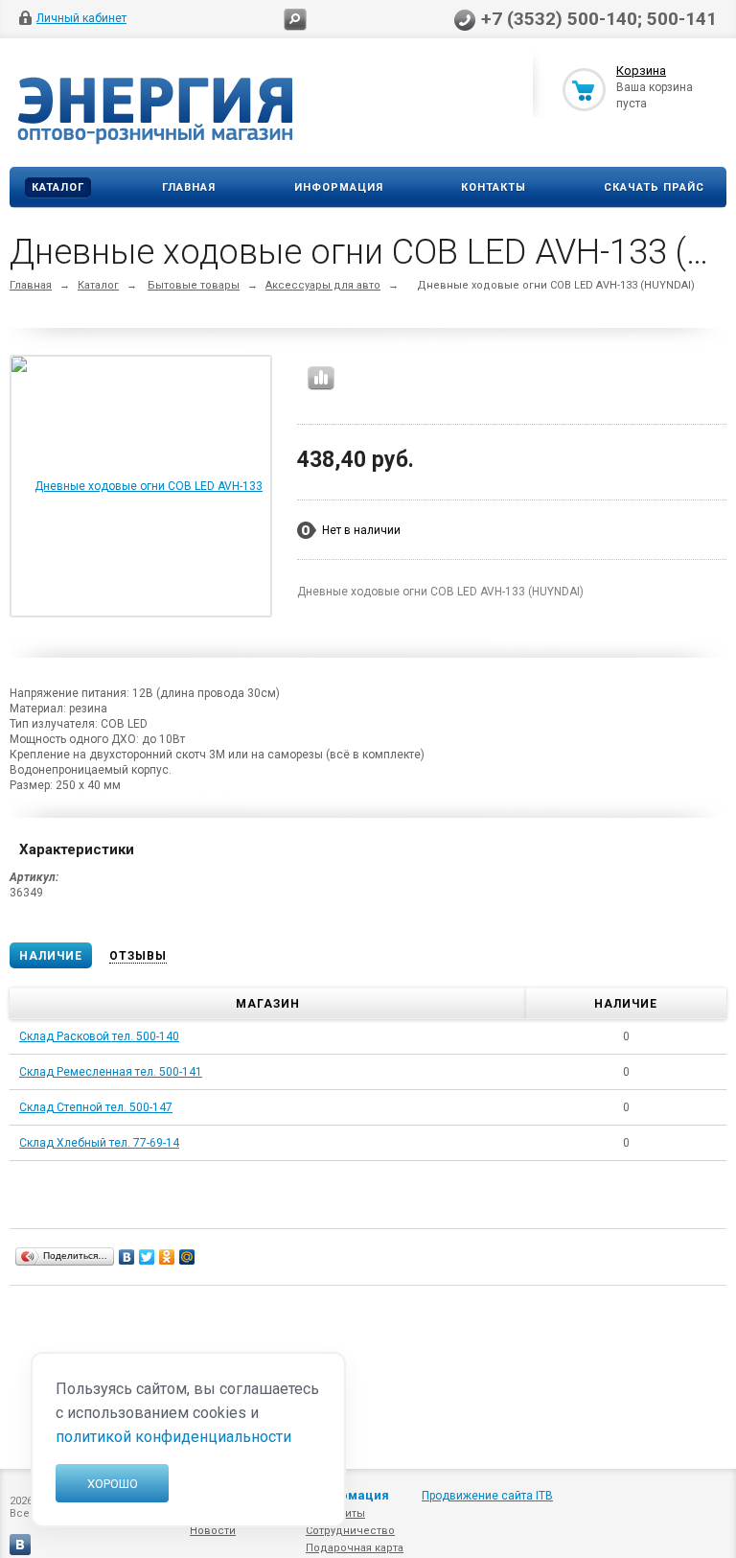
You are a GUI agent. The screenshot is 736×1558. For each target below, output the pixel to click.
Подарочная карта (354, 1548)
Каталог (58, 187)
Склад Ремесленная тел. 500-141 (110, 1072)
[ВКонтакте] (127, 1256)
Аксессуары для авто (322, 285)
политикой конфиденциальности (173, 1437)
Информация (338, 187)
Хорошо (112, 1484)
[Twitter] (147, 1256)
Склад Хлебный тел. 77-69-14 (99, 1143)
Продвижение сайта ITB (487, 1495)
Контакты (493, 187)
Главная (189, 187)
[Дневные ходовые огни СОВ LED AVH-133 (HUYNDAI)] (141, 614)
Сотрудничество (350, 1530)
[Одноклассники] (167, 1256)
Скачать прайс (654, 187)
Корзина (641, 70)
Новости (213, 1530)
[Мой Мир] (187, 1256)
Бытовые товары (194, 285)
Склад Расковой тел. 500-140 (99, 1036)
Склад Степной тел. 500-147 (95, 1107)
